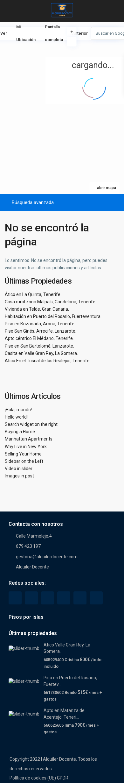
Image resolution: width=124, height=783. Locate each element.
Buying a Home (20, 431)
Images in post (19, 475)
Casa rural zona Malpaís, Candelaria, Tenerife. (50, 301)
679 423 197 (28, 546)
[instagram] (96, 597)
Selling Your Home (23, 453)
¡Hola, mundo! (18, 409)
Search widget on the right (31, 424)
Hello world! (16, 417)
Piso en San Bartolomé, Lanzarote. (39, 346)
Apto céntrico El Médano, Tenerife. (39, 338)
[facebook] (15, 597)
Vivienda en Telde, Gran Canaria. (37, 309)
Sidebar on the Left (24, 461)
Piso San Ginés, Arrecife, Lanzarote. (40, 331)
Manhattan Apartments (28, 438)
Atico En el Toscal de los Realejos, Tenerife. (48, 360)
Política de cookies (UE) (33, 777)
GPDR (62, 777)
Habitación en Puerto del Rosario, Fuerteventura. (53, 316)
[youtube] (79, 597)
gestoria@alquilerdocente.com (47, 556)
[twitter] (31, 597)
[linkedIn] (47, 597)
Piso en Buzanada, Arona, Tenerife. (40, 323)
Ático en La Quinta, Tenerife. (33, 294)
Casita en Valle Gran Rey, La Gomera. (41, 353)
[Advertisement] (31, 49)
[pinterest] (63, 597)
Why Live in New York (26, 446)
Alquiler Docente (32, 566)
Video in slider (18, 468)
